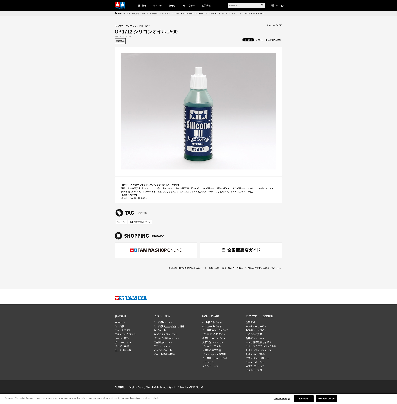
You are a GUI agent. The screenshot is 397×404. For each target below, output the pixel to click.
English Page (136, 387)
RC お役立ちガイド (212, 322)
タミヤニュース (210, 366)
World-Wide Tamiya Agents (161, 387)
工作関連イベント (163, 342)
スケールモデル (123, 330)
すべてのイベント (163, 350)
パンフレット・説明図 (214, 354)
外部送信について (255, 366)
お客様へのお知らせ (256, 330)
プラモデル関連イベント (166, 338)
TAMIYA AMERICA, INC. (192, 387)
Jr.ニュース (208, 362)
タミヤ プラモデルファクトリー (262, 346)
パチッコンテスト (211, 346)
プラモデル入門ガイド (213, 334)
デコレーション (123, 342)
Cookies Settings (282, 398)
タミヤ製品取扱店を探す (258, 342)
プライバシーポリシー (257, 358)
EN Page (279, 5)
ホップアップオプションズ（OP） (189, 13)
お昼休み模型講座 (211, 350)
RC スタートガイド (212, 326)
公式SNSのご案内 (255, 354)
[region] (198, 398)
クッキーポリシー (255, 362)
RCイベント (160, 330)
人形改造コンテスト (212, 342)
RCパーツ (166, 13)
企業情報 (250, 322)
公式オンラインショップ (258, 350)
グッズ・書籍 (122, 346)
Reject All (303, 398)
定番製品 (120, 41)
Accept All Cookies (327, 398)
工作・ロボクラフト (125, 334)
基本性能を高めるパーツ (140, 222)
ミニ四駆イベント (163, 322)
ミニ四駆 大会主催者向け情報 (169, 326)
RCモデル (154, 13)
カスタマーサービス (256, 326)
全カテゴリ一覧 (123, 350)
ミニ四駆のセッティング (215, 330)
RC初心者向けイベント (166, 334)
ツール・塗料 (122, 338)
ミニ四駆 (119, 326)
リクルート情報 (254, 370)
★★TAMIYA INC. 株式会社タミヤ (131, 13)
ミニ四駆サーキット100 (214, 358)
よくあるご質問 (254, 334)
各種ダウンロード (255, 338)
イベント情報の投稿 (164, 354)
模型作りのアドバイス (213, 338)
